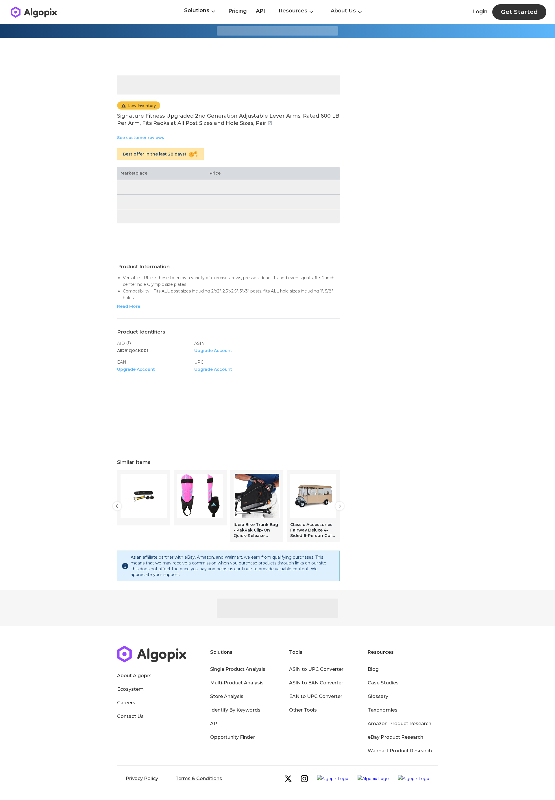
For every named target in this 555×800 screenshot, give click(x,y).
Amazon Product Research (399, 723)
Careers (126, 702)
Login (480, 11)
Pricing (237, 11)
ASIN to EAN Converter (316, 683)
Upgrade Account (213, 350)
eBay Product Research (395, 737)
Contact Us (130, 716)
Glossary (378, 696)
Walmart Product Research (400, 750)
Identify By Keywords (235, 710)
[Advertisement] (277, 57)
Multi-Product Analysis (237, 683)
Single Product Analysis (237, 669)
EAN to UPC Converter (316, 696)
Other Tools (303, 710)
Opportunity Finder (232, 737)
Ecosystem (130, 689)
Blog (373, 669)
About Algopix (134, 675)
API (260, 11)
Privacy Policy (142, 778)
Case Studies (383, 683)
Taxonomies (382, 710)
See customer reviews (140, 137)
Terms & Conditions (198, 778)
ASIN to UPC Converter (316, 669)
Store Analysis (226, 696)
